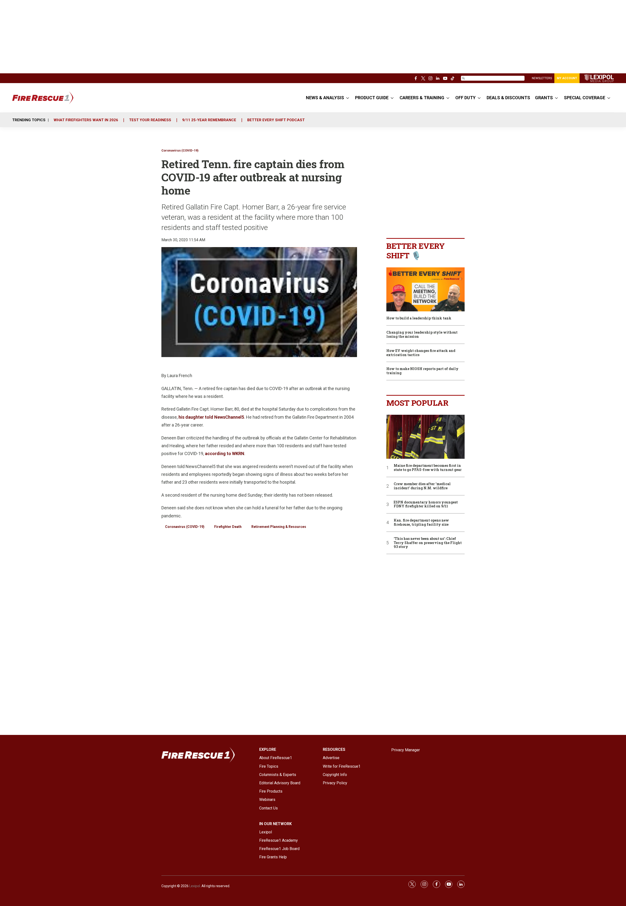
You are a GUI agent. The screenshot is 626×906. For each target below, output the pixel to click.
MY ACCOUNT (567, 78)
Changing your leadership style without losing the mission (422, 334)
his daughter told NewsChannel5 (211, 417)
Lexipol (194, 886)
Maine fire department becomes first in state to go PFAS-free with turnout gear (428, 468)
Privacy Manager (405, 750)
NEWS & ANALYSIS (325, 97)
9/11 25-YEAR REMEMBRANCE (209, 120)
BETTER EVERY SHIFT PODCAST (276, 120)
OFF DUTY (465, 97)
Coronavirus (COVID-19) (180, 150)
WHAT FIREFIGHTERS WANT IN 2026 (86, 120)
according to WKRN (224, 453)
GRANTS (544, 97)
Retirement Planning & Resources (278, 527)
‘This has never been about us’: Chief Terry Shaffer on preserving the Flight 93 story (428, 543)
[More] (347, 97)
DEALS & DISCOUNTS (508, 97)
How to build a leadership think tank (418, 318)
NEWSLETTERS (542, 78)
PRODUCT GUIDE (372, 97)
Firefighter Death (228, 527)
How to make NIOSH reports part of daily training (422, 371)
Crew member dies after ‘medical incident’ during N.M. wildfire (422, 486)
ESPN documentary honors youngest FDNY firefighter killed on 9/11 (426, 504)
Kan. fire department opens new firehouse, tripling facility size (421, 522)
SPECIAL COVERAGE (584, 97)
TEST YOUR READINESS (150, 120)
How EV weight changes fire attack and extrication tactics (420, 353)
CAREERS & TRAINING (422, 97)
